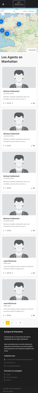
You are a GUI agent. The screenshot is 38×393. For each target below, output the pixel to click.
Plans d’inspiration (11, 377)
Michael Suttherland (11, 91)
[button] (2, 30)
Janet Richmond (9, 261)
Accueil (8, 374)
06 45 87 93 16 (10, 362)
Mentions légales (8, 391)
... (26, 99)
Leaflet (20, 51)
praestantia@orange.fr (13, 366)
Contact (8, 380)
